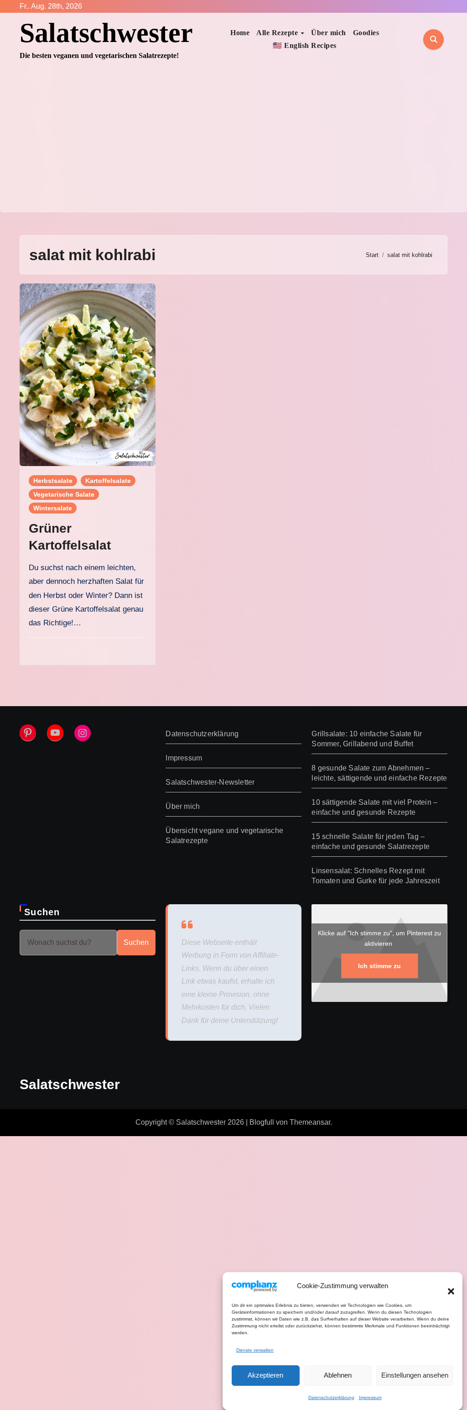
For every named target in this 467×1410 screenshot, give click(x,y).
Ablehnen (338, 1375)
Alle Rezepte (278, 33)
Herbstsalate (53, 480)
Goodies (366, 33)
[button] (446, 1286)
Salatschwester (106, 33)
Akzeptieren (265, 1375)
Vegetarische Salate (63, 494)
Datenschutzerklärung (331, 1397)
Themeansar (310, 1122)
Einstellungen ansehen (414, 1375)
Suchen (42, 912)
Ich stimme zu (379, 966)
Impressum (370, 1397)
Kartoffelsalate (108, 480)
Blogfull (261, 1122)
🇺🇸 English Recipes (305, 45)
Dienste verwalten (255, 1349)
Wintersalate (52, 508)
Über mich (328, 33)
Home (239, 33)
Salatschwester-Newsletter (210, 782)
